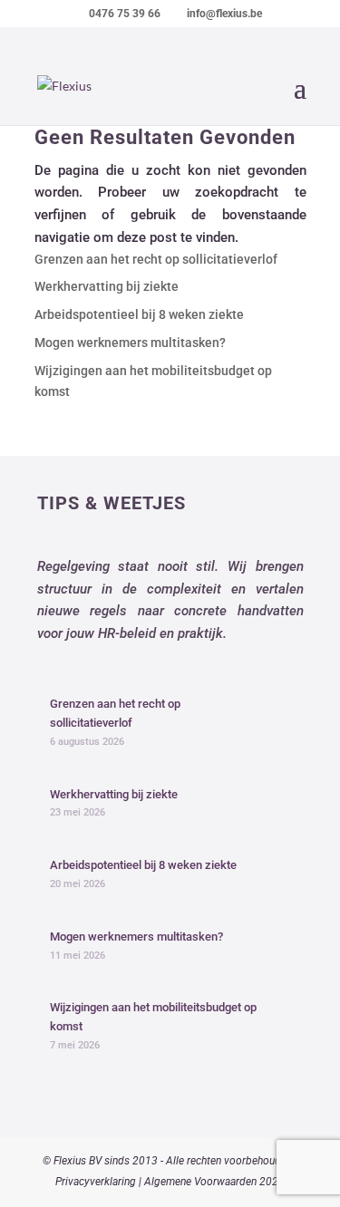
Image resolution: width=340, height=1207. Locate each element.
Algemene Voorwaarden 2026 (214, 1181)
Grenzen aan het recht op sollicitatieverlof (155, 259)
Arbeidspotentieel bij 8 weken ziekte (139, 314)
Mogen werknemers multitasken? (130, 342)
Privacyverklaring (95, 1181)
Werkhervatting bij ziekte (106, 286)
